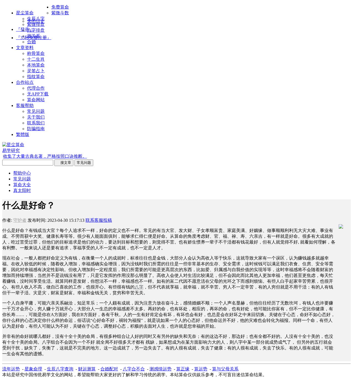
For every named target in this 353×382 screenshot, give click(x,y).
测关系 (33, 36)
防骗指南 (36, 128)
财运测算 (87, 369)
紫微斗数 (60, 12)
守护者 (19, 220)
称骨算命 (36, 53)
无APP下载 (38, 94)
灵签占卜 (36, 70)
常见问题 (36, 111)
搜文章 (64, 163)
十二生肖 (36, 59)
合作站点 (25, 82)
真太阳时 (22, 190)
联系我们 (36, 123)
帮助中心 (22, 173)
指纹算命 (36, 76)
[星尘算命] (13, 144)
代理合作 (36, 88)
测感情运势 (160, 369)
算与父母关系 (225, 369)
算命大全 (22, 184)
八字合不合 (134, 369)
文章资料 (25, 47)
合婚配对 (109, 369)
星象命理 (33, 369)
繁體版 (22, 134)
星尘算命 (25, 12)
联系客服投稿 (98, 220)
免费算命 (60, 7)
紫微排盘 (36, 24)
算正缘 (182, 369)
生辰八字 (36, 18)
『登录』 (25, 29)
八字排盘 (36, 30)
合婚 (31, 41)
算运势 (200, 369)
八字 (139, 287)
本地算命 (36, 65)
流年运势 (11, 369)
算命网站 (36, 99)
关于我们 (36, 117)
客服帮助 (25, 105)
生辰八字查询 (60, 369)
